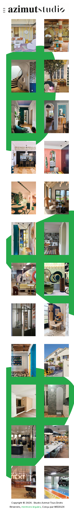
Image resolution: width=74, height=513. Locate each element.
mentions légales (31, 506)
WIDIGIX (59, 506)
